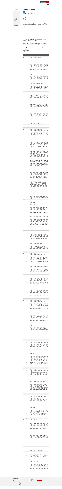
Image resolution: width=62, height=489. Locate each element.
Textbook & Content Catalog (16, 9)
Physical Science (16, 20)
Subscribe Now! (40, 480)
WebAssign (18, 2)
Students (25, 4)
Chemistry (15, 13)
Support (30, 4)
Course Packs (24, 17)
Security (20, 482)
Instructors (20, 4)
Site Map (20, 484)
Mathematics (15, 18)
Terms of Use (24, 18)
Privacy (20, 481)
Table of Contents (25, 19)
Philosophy (15, 19)
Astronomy (15, 12)
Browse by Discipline (16, 11)
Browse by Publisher (16, 25)
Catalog (15, 4)
